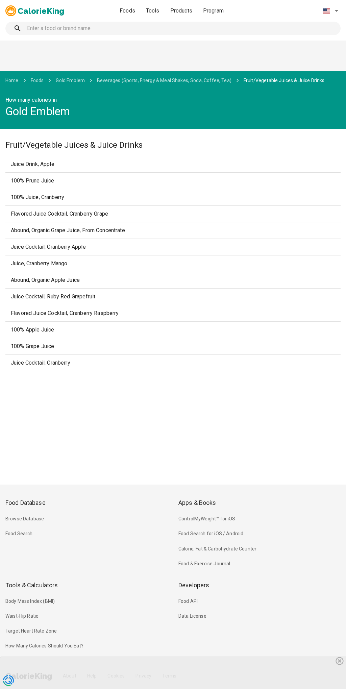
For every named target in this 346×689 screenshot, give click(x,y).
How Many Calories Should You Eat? (44, 645)
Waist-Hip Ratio (22, 616)
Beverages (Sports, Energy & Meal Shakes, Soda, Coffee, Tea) (164, 80)
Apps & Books (197, 502)
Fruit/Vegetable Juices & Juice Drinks (284, 80)
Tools (152, 10)
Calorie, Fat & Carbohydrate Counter (217, 548)
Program (213, 10)
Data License (192, 616)
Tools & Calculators (31, 585)
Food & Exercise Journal (204, 563)
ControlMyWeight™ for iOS (207, 518)
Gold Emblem (70, 80)
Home (12, 80)
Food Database (25, 502)
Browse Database (24, 518)
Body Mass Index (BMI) (30, 601)
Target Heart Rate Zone (31, 631)
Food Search (19, 533)
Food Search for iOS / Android (210, 533)
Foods (127, 10)
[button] (330, 10)
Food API (188, 601)
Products (181, 10)
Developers (193, 585)
